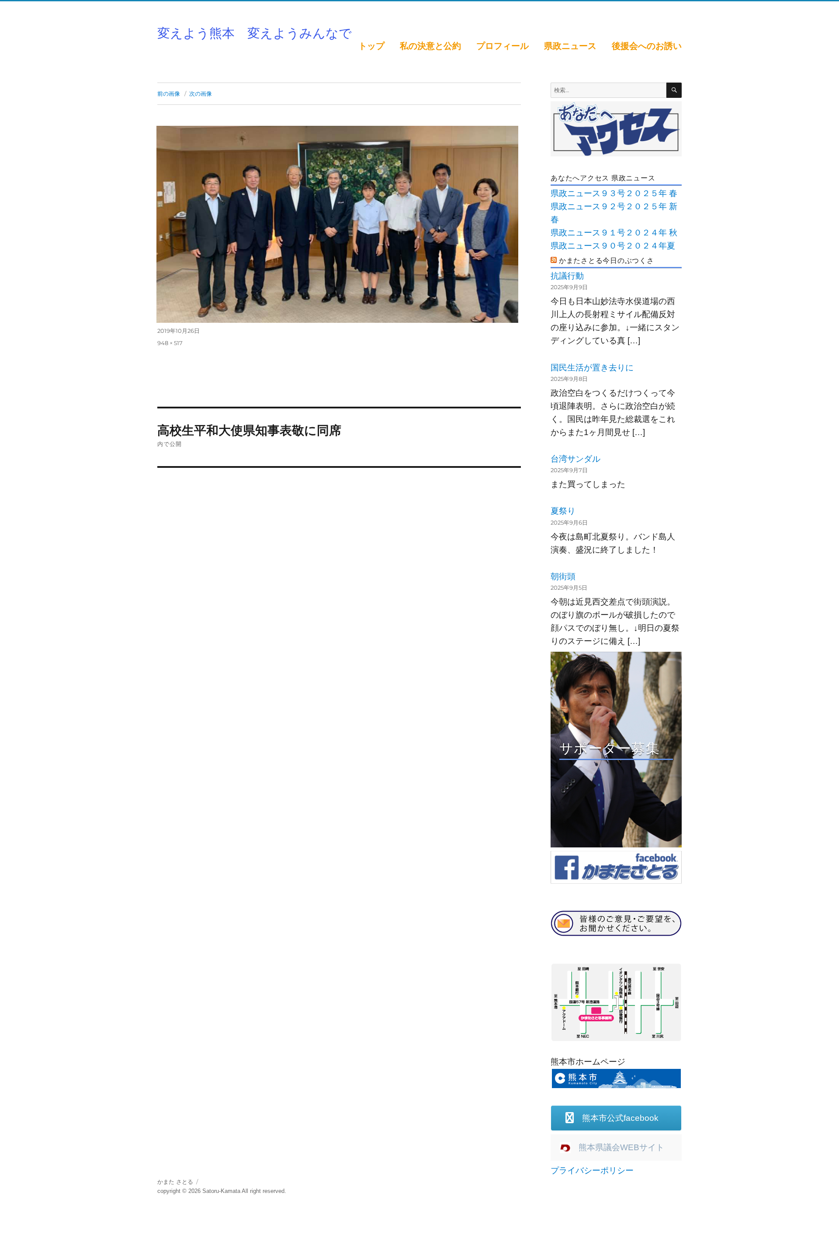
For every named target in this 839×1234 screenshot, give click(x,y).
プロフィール (502, 46)
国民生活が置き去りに (592, 367)
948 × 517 (170, 342)
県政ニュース (570, 46)
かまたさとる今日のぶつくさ (606, 260)
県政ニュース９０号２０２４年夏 (613, 245)
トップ (371, 46)
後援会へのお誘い (647, 46)
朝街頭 (563, 576)
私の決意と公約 (430, 46)
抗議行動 (567, 275)
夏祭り (563, 510)
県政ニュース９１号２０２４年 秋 (614, 232)
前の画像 (168, 93)
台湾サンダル (575, 458)
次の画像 (200, 93)
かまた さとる (175, 1182)
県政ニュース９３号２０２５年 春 (614, 193)
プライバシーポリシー (592, 1170)
